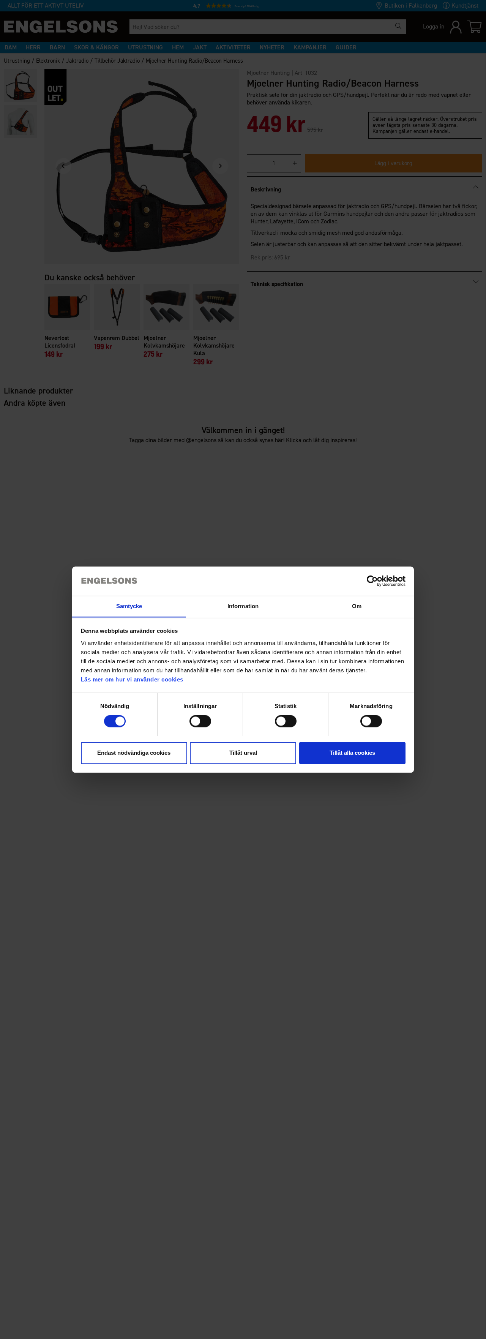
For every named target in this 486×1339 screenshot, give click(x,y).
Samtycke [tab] (129, 606)
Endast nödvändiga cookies (133, 752)
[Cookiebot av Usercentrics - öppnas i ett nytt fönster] (372, 581)
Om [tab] (356, 606)
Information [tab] (243, 606)
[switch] (200, 721)
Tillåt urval (243, 752)
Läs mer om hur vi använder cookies (132, 679)
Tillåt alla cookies (352, 752)
